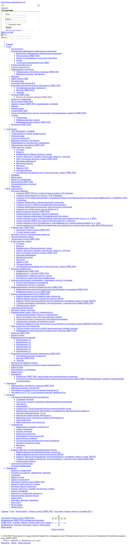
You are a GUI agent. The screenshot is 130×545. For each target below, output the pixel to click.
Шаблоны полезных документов (30, 74)
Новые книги (17, 372)
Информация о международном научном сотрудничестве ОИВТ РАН (46, 331)
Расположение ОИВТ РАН (27, 56)
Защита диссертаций (20, 479)
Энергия (20, 92)
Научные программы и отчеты (24, 363)
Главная (9, 44)
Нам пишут (16, 502)
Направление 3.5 (23, 349)
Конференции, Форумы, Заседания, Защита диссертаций (25, 525)
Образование (22, 406)
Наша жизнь (16, 177)
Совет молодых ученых (21, 147)
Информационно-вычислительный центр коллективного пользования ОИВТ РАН (52, 289)
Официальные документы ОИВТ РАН (27, 145)
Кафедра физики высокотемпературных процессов (38, 296)
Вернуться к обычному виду (13, 2)
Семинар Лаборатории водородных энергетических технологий (44, 207)
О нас (8, 46)
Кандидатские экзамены (26, 438)
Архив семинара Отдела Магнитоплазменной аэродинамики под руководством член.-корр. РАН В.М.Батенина (64, 225)
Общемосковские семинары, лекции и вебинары (37, 214)
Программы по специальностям (30, 436)
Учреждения (21, 117)
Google (19, 60)
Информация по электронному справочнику (30, 143)
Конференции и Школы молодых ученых (34, 154)
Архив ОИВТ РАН (19, 111)
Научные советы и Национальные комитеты (30, 234)
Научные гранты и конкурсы (23, 486)
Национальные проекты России (25, 495)
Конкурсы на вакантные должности (26, 493)
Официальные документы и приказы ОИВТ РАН (37, 72)
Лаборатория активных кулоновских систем (35, 321)
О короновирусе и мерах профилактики (28, 133)
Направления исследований (23, 337)
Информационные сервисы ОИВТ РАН (33, 122)
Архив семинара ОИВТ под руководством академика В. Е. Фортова (45, 221)
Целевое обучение (24, 431)
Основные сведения (25, 399)
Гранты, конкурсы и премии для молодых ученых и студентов (43, 156)
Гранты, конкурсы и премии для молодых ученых (32, 489)
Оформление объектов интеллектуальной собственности (36, 365)
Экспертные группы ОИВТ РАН (25, 239)
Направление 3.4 (23, 347)
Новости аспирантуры (26, 434)
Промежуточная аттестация (28, 443)
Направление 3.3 (23, 344)
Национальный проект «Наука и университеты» (32, 312)
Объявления (11, 468)
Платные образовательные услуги (31, 413)
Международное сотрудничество (25, 326)
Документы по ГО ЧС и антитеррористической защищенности (38, 392)
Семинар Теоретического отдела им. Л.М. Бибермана (39, 195)
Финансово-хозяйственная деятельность (33, 415)
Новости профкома (19, 491)
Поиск (14, 543)
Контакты (20, 166)
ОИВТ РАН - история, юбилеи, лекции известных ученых (26, 522)
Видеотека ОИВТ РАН (21, 124)
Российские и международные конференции (35, 278)
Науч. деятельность (14, 188)
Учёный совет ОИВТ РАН (22, 227)
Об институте (17, 49)
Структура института (20, 67)
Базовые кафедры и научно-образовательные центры (34, 450)
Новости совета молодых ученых (25, 484)
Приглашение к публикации (23, 369)
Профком (15, 175)
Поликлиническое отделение (23, 184)
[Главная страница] (38, 5)
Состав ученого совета (26, 232)
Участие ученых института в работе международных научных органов (47, 328)
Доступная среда (23, 420)
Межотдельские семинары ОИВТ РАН (33, 211)
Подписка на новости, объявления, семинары (31, 473)
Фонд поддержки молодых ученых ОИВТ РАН (36, 159)
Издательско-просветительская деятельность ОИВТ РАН (35, 85)
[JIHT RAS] (5, 35)
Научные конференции (21, 269)
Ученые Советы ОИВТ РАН (40, 511)
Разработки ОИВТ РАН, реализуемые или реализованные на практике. (47, 376)
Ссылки (14, 115)
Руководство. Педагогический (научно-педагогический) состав (43, 408)
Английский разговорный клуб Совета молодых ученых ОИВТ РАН (46, 172)
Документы (11, 383)
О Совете (20, 150)
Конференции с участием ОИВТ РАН (32, 273)
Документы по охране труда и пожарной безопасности (35, 390)
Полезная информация (26, 161)
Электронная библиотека (22, 308)
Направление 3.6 (23, 351)
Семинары (15, 475)
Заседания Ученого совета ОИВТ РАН (33, 230)
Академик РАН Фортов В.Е (23, 83)
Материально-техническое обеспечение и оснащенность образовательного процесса (52, 411)
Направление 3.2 (23, 342)
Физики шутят (17, 108)
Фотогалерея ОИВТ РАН (22, 101)
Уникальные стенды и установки (30, 285)
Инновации (16, 374)
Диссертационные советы (22, 237)
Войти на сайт (7, 32)
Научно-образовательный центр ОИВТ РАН (30, 294)
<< (53, 523)
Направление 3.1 (23, 340)
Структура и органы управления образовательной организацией (44, 402)
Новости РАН (17, 367)
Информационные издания (28, 120)
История (15, 76)
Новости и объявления (21, 99)
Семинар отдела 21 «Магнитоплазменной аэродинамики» (41, 205)
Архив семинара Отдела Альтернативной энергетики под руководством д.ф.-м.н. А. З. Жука (56, 218)
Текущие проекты (24, 170)
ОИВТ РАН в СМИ (19, 79)
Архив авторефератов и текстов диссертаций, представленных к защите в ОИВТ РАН (48, 113)
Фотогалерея (16, 505)
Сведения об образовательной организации (30, 397)
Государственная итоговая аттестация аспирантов (37, 440)
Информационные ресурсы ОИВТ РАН (33, 292)
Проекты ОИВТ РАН (20, 333)
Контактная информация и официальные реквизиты (33, 51)
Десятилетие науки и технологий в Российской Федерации (42, 319)
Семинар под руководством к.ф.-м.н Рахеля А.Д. (37, 209)
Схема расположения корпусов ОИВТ (32, 62)
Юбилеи (14, 106)
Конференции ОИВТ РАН (27, 271)
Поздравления (17, 81)
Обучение (10, 395)
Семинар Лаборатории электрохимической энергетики (40, 202)
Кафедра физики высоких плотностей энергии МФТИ (39, 298)
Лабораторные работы (26, 305)
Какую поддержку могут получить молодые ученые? (39, 317)
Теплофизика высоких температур (31, 88)
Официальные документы (22, 69)
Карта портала (24, 543)
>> (65, 523)
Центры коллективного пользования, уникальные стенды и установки (41, 280)
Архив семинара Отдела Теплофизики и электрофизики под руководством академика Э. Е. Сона (58, 223)
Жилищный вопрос (24, 163)
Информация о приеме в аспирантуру (32, 427)
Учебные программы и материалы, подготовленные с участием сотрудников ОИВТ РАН (54, 303)
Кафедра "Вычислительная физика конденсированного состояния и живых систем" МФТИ (56, 301)
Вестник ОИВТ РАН (25, 90)
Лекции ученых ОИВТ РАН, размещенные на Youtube (34, 104)
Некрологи (16, 186)
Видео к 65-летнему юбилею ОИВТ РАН (34, 97)
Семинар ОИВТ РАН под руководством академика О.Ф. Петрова (44, 193)
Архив (19, 447)
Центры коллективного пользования (32, 282)
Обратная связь (17, 136)
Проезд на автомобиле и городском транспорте (36, 58)
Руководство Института (21, 65)
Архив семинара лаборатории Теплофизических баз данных (42, 216)
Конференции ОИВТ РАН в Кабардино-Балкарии (22, 520)
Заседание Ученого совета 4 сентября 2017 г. (73, 511)
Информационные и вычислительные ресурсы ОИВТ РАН (36, 287)
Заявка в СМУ (22, 168)
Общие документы (24, 429)
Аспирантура (17, 424)
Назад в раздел (58, 529)
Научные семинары (19, 191)
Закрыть (4, 8)
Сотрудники (11, 129)
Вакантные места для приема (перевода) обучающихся (39, 418)
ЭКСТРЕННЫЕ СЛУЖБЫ (23, 131)
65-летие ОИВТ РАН (20, 95)
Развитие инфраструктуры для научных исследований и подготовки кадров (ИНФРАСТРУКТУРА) (59, 324)
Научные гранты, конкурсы (23, 310)
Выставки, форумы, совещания (24, 500)
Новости (20, 152)
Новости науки (17, 335)
